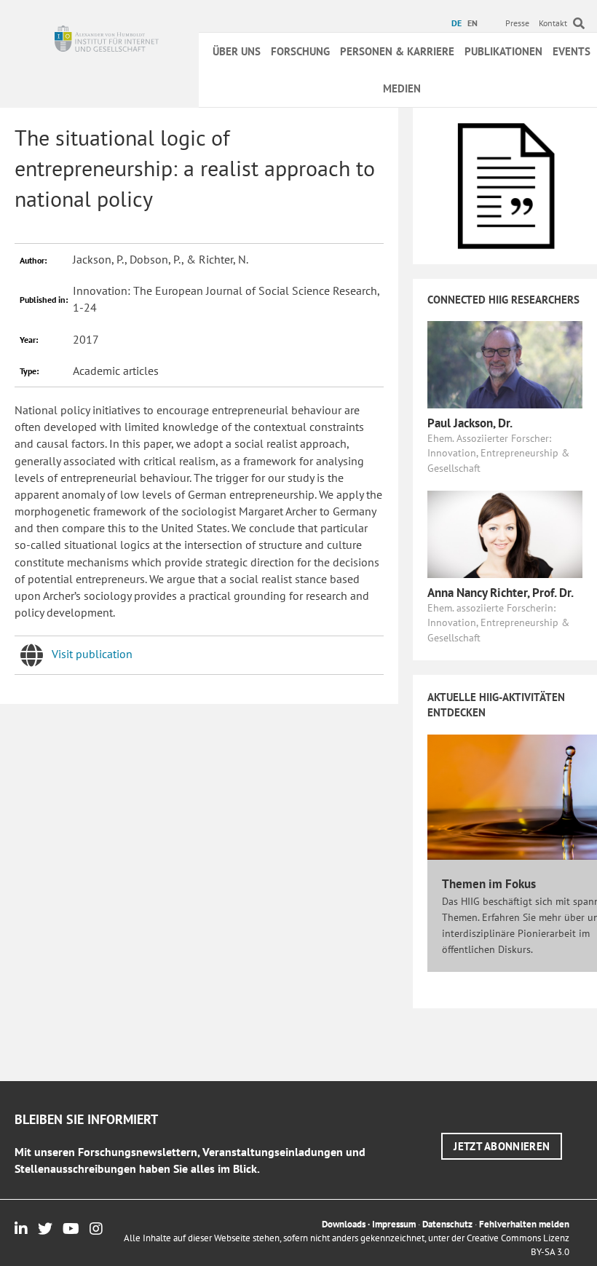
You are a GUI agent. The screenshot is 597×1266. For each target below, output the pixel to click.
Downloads (343, 1224)
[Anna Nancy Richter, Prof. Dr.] (504, 533)
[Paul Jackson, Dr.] (504, 363)
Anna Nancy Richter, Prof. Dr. (500, 593)
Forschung (300, 51)
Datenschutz (447, 1224)
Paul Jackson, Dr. (470, 423)
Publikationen (503, 51)
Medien (402, 88)
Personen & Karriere (397, 51)
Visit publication (92, 653)
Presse (517, 22)
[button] (501, 1146)
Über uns (237, 51)
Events (571, 51)
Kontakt (553, 22)
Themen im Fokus (489, 884)
